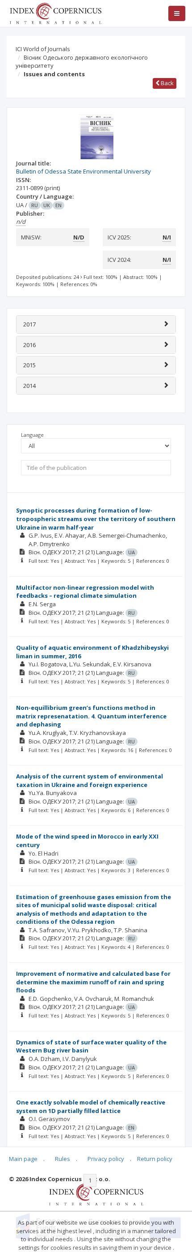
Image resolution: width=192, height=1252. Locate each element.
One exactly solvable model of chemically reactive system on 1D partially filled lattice (90, 1106)
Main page (23, 1159)
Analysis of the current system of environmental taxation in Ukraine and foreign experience (89, 780)
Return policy (154, 1159)
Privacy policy (106, 1159)
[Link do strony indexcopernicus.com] (96, 1194)
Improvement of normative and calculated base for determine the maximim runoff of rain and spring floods (93, 981)
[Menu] (176, 13)
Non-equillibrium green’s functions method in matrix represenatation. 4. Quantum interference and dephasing (91, 716)
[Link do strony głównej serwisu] (55, 13)
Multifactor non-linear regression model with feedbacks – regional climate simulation (85, 591)
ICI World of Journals (43, 49)
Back (166, 83)
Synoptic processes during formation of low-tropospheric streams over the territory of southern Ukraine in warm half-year (95, 518)
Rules (62, 1159)
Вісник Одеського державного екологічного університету (82, 61)
